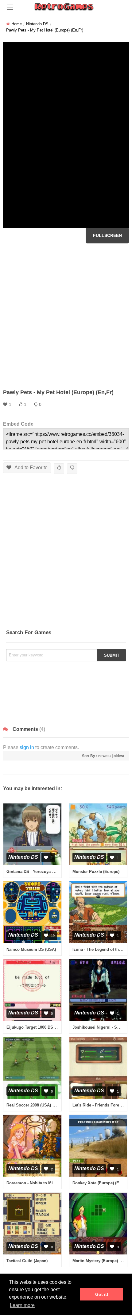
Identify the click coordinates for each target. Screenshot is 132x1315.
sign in (27, 747)
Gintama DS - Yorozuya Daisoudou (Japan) (46, 871)
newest (104, 756)
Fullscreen (107, 235)
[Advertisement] (66, 316)
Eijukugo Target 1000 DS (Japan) (37, 1027)
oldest (119, 756)
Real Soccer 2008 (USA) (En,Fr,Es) (38, 1105)
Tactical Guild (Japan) (27, 1260)
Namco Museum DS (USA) (31, 949)
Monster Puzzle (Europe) (95, 871)
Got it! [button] (101, 1294)
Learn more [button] (22, 1305)
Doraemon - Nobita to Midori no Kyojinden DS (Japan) (57, 1183)
